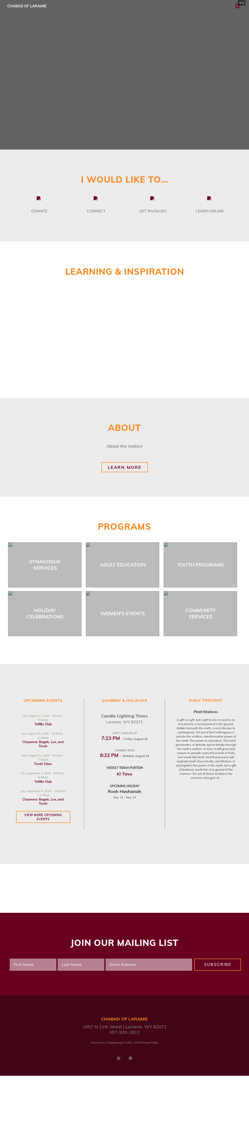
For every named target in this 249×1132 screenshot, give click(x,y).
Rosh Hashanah (124, 791)
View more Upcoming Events (43, 817)
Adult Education (123, 565)
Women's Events (122, 613)
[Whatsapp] (118, 1058)
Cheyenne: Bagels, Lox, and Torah (43, 744)
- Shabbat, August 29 (124, 756)
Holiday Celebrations (45, 613)
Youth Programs (200, 565)
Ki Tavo (124, 774)
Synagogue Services (45, 564)
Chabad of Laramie (26, 6)
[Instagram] (130, 1058)
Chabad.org (114, 1042)
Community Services (200, 613)
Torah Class (43, 764)
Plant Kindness (206, 712)
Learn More (125, 467)
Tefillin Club (43, 724)
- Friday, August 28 (124, 739)
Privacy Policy (149, 1042)
